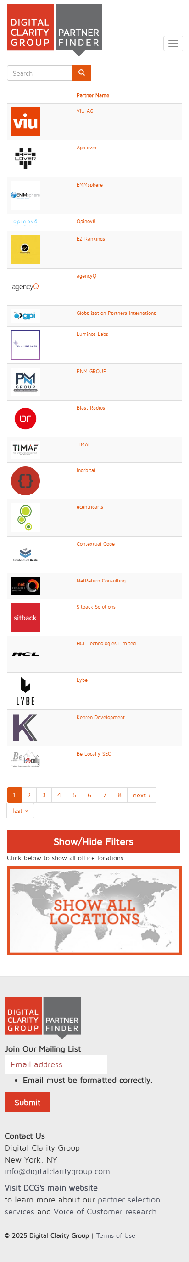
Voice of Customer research (105, 1211)
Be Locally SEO (94, 754)
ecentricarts (90, 507)
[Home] (51, 30)
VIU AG (85, 111)
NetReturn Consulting (101, 580)
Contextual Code (96, 544)
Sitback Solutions (96, 607)
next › (141, 795)
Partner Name (93, 95)
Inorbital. (87, 470)
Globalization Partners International (117, 313)
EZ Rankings (91, 239)
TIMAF (84, 444)
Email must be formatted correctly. (88, 1080)
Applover (87, 147)
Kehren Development (101, 717)
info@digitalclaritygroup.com (57, 1171)
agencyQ (86, 276)
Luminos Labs (92, 334)
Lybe (82, 680)
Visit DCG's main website (51, 1187)
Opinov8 (86, 221)
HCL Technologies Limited (106, 643)
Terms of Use (115, 1235)
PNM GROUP (91, 371)
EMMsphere (90, 184)
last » (20, 810)
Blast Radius (91, 408)
